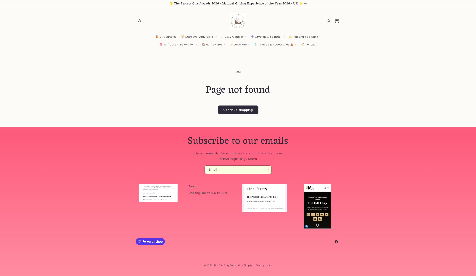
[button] (140, 21)
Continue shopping (238, 110)
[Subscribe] (267, 169)
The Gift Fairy (221, 265)
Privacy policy (264, 265)
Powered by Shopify (241, 265)
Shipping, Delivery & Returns (208, 193)
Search (194, 186)
